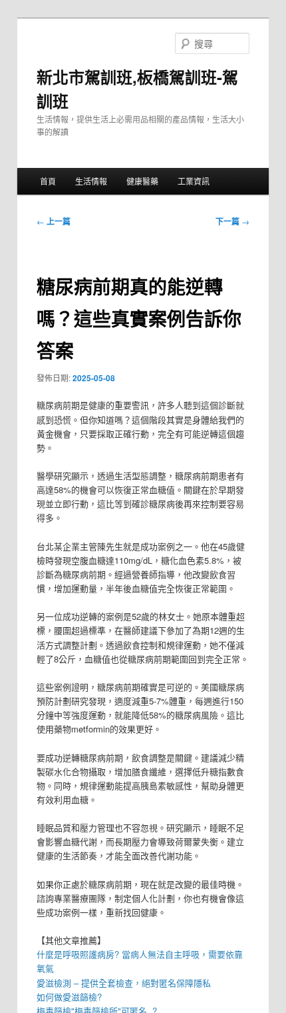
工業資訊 (194, 181)
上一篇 (54, 221)
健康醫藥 (142, 181)
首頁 (48, 181)
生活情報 (91, 181)
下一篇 (232, 221)
